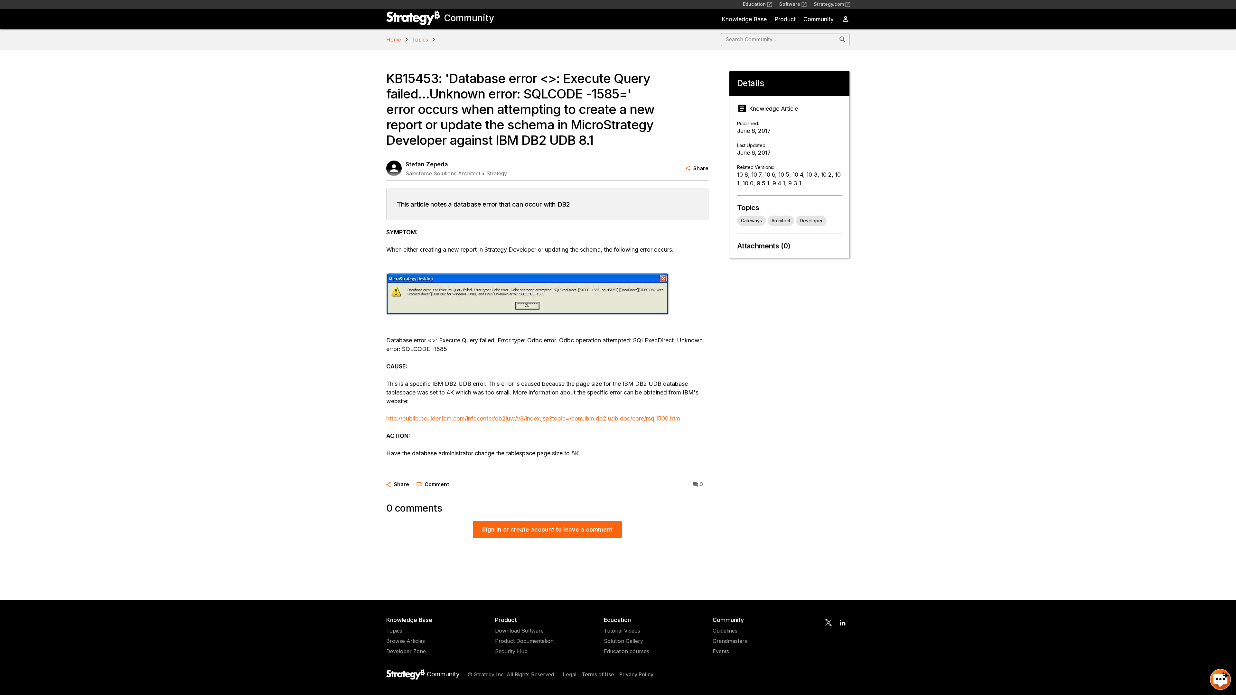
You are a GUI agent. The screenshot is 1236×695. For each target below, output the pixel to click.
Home (393, 39)
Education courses (626, 651)
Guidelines (725, 630)
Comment (437, 484)
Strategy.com (829, 4)
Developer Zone (406, 651)
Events (721, 651)
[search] (842, 39)
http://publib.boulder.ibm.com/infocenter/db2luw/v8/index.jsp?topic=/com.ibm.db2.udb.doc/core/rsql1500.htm (533, 418)
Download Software (519, 630)
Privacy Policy (636, 674)
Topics (420, 39)
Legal (569, 674)
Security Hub (511, 651)
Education (754, 4)
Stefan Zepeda (427, 164)
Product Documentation (524, 641)
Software (789, 4)
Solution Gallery (623, 641)
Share (700, 168)
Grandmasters (730, 641)
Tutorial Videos (622, 630)
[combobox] (779, 39)
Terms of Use (598, 674)
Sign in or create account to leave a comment (547, 529)
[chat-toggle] (1220, 679)
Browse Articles (405, 641)
